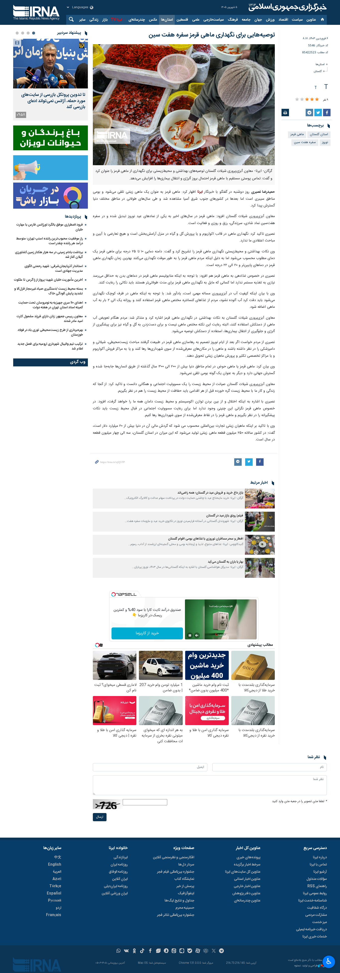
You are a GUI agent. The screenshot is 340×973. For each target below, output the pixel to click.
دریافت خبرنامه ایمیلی (311, 930)
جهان (258, 20)
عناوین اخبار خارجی (247, 886)
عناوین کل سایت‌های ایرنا (242, 872)
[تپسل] (113, 594)
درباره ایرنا (320, 857)
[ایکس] (213, 951)
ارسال (99, 817)
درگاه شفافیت (317, 908)
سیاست (297, 20)
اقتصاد (283, 20)
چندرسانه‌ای (136, 20)
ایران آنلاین (120, 879)
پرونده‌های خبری (248, 857)
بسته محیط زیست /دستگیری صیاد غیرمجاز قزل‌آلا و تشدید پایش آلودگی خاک (48, 291)
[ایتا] (174, 951)
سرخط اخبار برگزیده (247, 865)
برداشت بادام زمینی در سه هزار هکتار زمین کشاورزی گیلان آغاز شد (49, 255)
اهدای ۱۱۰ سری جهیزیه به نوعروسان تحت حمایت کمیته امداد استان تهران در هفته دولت (50, 305)
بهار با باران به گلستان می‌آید (225, 562)
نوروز (325, 142)
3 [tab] (22, 33)
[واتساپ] (118, 951)
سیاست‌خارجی (213, 20)
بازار (105, 20)
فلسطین (182, 20)
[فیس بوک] (150, 951)
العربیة (57, 872)
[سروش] (166, 951)
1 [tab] (33, 33)
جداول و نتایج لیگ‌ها (179, 901)
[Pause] (190, 635)
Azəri (57, 879)
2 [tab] (28, 33)
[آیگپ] (181, 951)
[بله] (189, 951)
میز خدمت (319, 922)
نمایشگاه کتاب (184, 879)
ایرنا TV (116, 20)
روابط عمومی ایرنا (315, 893)
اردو (58, 908)
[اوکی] (134, 951)
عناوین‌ (311, 20)
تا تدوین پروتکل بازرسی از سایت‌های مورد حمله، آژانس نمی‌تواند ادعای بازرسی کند (53, 101)
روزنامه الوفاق (118, 872)
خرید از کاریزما (147, 633)
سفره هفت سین (305, 142)
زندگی (93, 20)
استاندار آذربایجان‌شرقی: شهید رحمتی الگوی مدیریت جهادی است (53, 269)
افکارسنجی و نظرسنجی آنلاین (173, 857)
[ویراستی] (158, 951)
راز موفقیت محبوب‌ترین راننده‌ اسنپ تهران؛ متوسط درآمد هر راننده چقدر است (49, 241)
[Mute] (197, 635)
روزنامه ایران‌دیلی (116, 886)
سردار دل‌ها (186, 865)
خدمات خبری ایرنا (314, 937)
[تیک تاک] (142, 951)
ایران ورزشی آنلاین (115, 893)
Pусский (54, 901)
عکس (153, 20)
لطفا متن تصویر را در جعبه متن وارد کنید (299, 801)
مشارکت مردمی (316, 915)
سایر (82, 20)
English (54, 865)
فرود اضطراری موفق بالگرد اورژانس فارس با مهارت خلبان (49, 227)
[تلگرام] (221, 951)
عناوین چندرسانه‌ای (247, 901)
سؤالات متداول (316, 879)
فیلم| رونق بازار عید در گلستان (224, 515)
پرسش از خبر (185, 886)
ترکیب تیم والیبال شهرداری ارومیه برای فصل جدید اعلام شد (50, 346)
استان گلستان (319, 134)
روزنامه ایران (119, 865)
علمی (195, 20)
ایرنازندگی (120, 857)
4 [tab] (17, 33)
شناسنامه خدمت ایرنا (312, 901)
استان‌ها (167, 20)
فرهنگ (233, 20)
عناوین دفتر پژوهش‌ (246, 893)
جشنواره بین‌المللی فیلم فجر (175, 872)
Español (54, 893)
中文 (57, 857)
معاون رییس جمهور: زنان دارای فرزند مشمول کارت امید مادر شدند (50, 319)
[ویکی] (126, 951)
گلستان (318, 71)
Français (53, 915)
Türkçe (55, 886)
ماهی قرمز (297, 134)
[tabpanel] (50, 79)
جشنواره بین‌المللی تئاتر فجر (175, 915)
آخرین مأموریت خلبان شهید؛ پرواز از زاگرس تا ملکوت (48, 280)
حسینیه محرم (184, 908)
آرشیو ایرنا (320, 872)
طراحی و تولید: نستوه (306, 966)
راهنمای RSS (317, 886)
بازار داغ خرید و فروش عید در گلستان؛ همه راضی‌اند (210, 493)
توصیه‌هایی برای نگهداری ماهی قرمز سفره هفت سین (212, 35)
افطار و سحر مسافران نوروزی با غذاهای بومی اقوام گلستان (205, 539)
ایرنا (287, 7)
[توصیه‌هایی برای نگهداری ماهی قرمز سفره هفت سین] (184, 104)
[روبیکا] (205, 951)
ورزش (270, 20)
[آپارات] (197, 951)
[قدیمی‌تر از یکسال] (260, 498)
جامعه (246, 20)
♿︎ (329, 961)
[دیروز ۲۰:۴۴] (50, 63)
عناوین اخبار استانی (247, 879)
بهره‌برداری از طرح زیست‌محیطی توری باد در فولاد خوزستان (50, 332)
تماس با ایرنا (318, 865)
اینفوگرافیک (186, 893)
